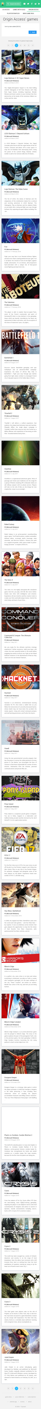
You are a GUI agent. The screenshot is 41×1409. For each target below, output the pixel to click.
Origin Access (33, 10)
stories (22, 1402)
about (30, 1402)
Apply (33, 32)
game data (8, 1397)
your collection (19, 1397)
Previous (8, 45)
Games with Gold (19, 10)
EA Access (6, 10)
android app (13, 1402)
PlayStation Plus (13, 13)
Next (32, 45)
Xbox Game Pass (28, 13)
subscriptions (32, 1397)
